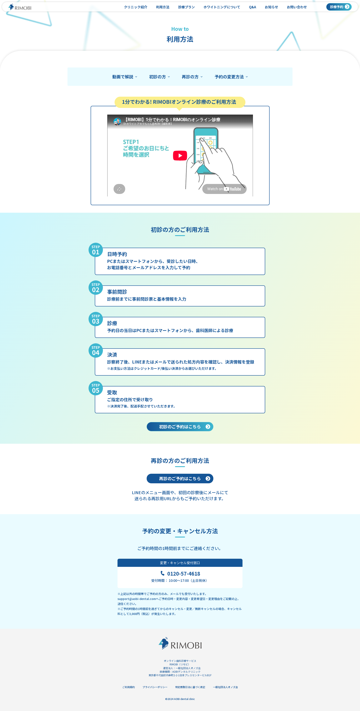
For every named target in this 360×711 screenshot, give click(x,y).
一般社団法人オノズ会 (188, 668)
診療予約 (336, 6)
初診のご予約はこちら (180, 427)
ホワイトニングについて (222, 7)
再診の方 (190, 77)
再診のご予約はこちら (180, 478)
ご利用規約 (128, 687)
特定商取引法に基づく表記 (190, 687)
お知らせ (271, 7)
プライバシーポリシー (155, 687)
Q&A (252, 7)
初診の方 (157, 77)
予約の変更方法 (229, 77)
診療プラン (186, 7)
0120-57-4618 (183, 573)
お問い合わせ (297, 7)
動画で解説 (122, 77)
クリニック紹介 (135, 7)
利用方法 (162, 7)
